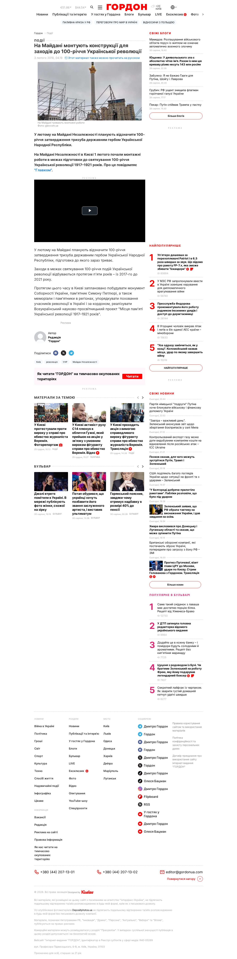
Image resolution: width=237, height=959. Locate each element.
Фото (195, 14)
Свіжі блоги (160, 33)
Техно (38, 771)
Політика (95, 457)
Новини (42, 14)
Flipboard (151, 796)
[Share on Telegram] (71, 353)
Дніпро (108, 763)
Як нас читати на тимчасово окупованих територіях (45, 853)
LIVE (158, 14)
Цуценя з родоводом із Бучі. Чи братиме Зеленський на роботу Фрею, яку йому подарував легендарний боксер (179, 670)
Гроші (38, 741)
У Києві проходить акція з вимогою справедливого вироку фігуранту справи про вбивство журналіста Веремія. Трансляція (126, 437)
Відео (73, 786)
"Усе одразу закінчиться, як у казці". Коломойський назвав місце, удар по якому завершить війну (180, 350)
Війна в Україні (44, 726)
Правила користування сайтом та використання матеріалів (187, 727)
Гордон (38, 33)
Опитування (77, 793)
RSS (147, 804)
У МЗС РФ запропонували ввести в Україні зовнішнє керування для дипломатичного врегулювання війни (179, 286)
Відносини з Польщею (158, 22)
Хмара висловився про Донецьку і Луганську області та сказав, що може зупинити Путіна (173, 529)
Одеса (107, 741)
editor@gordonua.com (184, 872)
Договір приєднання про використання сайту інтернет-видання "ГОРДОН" (187, 761)
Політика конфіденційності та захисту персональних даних (185, 743)
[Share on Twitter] (63, 353)
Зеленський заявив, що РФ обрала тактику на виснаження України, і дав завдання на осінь (174, 511)
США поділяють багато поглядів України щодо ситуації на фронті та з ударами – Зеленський (174, 477)
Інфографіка (42, 793)
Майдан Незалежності (85, 362)
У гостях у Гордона (105, 14)
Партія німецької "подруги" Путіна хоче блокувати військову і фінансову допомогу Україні (175, 407)
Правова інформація (48, 839)
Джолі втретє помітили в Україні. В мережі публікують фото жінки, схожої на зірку (50, 501)
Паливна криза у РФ (76, 22)
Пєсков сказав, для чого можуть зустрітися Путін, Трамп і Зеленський (171, 460)
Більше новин (175, 584)
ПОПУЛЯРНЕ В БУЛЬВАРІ (169, 595)
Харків (107, 756)
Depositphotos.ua (82, 909)
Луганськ (109, 778)
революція (52, 362)
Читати (132, 376)
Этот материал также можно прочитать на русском (104, 57)
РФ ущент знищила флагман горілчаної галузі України (173, 91)
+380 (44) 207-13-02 (120, 872)
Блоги (129, 14)
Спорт (38, 756)
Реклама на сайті (46, 832)
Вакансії (40, 817)
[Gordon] (127, 7)
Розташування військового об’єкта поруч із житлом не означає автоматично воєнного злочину (174, 43)
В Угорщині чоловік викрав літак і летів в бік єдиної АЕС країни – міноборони (179, 329)
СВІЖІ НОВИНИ (161, 393)
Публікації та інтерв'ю (69, 14)
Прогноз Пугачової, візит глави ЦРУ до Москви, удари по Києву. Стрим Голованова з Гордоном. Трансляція (174, 568)
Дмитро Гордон (156, 726)
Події (50, 33)
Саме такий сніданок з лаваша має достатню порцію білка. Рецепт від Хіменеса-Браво (178, 608)
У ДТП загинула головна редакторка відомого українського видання (174, 627)
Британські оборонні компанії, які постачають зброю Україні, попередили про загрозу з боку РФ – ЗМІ (174, 548)
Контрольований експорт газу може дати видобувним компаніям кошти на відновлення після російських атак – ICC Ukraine (175, 442)
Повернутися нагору (181, 879)
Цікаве (38, 800)
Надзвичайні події (46, 786)
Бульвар (144, 14)
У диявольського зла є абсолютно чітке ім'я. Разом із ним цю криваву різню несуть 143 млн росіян (175, 61)
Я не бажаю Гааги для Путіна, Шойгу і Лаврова (171, 77)
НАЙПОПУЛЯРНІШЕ (165, 245)
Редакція (40, 824)
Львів (107, 733)
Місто (106, 719)
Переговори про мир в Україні (116, 22)
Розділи (73, 719)
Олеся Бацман (155, 781)
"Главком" (43, 170)
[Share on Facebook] (55, 353)
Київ (38, 362)
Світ (37, 748)
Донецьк (109, 748)
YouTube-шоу (78, 800)
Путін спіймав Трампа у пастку (175, 104)
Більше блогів (176, 115)
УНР (65, 362)
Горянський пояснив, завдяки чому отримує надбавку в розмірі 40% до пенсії (126, 501)
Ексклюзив (175, 14)
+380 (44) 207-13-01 (57, 872)
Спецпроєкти (78, 808)
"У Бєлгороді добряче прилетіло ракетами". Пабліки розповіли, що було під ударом (173, 493)
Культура (40, 763)
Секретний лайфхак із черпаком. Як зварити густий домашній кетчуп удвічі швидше (179, 691)
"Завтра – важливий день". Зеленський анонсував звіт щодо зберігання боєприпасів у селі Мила (174, 424)
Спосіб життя (43, 778)
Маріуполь (110, 771)
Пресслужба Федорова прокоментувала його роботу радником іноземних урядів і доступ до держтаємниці (178, 309)
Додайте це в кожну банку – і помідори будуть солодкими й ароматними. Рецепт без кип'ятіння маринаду (178, 648)
